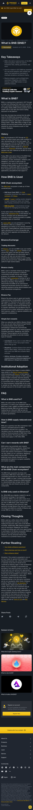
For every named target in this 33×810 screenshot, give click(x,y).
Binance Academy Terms (6, 801)
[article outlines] (29, 13)
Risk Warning (26, 800)
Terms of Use (20, 800)
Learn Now (28, 10)
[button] (30, 3)
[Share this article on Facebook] (10, 617)
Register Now (16, 713)
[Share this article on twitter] (2, 617)
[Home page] (11, 3)
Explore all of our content (15, 730)
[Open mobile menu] (30, 3)
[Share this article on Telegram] (18, 617)
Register (24, 3)
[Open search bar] (18, 3)
